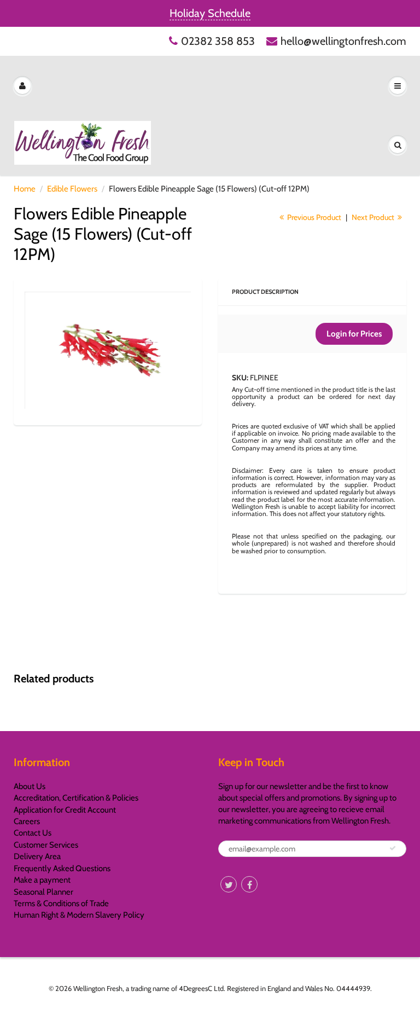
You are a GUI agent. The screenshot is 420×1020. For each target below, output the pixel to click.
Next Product (374, 217)
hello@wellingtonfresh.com (343, 41)
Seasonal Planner (43, 892)
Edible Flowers (72, 189)
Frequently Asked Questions (62, 868)
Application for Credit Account (65, 810)
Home (25, 189)
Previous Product (313, 217)
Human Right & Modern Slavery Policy (79, 915)
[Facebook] (249, 884)
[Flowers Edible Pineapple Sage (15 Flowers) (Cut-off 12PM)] (108, 350)
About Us (29, 786)
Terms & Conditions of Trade (61, 903)
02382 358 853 (218, 41)
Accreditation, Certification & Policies (76, 798)
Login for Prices (354, 334)
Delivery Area (37, 856)
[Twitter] (228, 884)
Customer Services (46, 845)
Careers (27, 821)
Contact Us (32, 833)
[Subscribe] (392, 848)
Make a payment (42, 880)
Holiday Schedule (210, 13)
